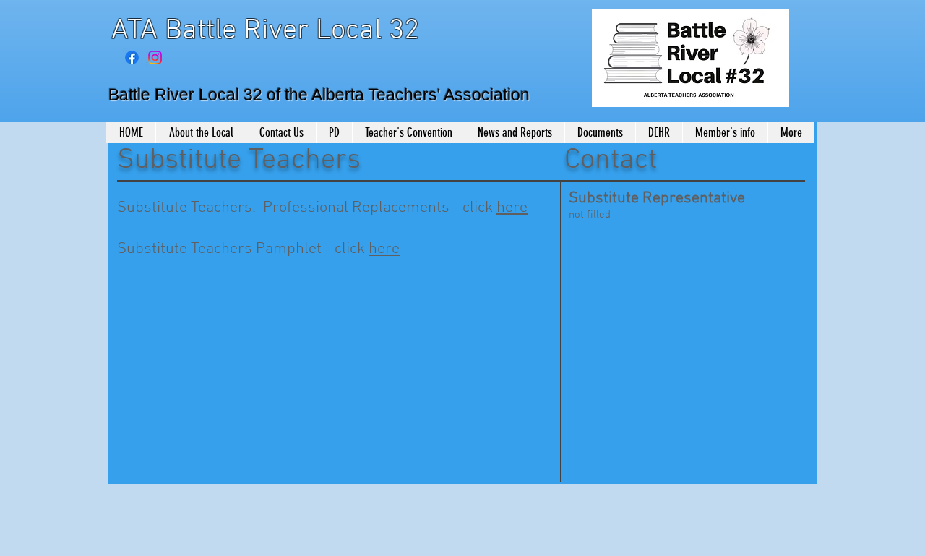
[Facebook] (132, 57)
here (512, 208)
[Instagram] (155, 57)
